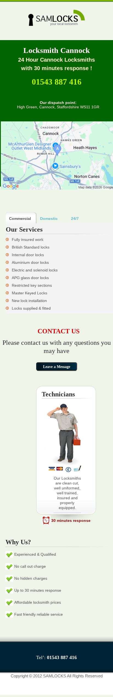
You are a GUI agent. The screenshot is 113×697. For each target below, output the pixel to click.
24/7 (75, 218)
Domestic (49, 218)
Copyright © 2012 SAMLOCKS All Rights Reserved (57, 676)
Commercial (20, 218)
